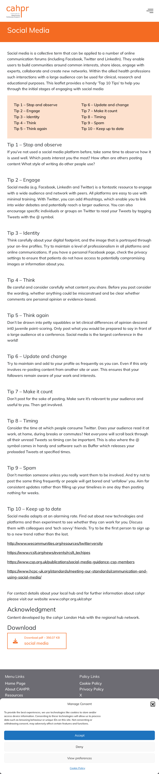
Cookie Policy (77, 768)
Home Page (15, 683)
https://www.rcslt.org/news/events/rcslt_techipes (48, 552)
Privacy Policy (92, 689)
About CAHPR (17, 689)
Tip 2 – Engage (27, 110)
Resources (14, 695)
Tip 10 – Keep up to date (102, 128)
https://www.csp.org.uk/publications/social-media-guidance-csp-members (71, 561)
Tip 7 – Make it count (99, 110)
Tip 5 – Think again (30, 128)
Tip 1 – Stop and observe (35, 104)
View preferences (79, 758)
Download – (42, 641)
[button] (153, 704)
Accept (79, 735)
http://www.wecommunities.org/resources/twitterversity (55, 543)
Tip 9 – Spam (92, 122)
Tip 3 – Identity (27, 116)
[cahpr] (17, 10)
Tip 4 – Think (25, 122)
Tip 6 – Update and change (105, 104)
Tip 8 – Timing (93, 116)
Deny (79, 747)
